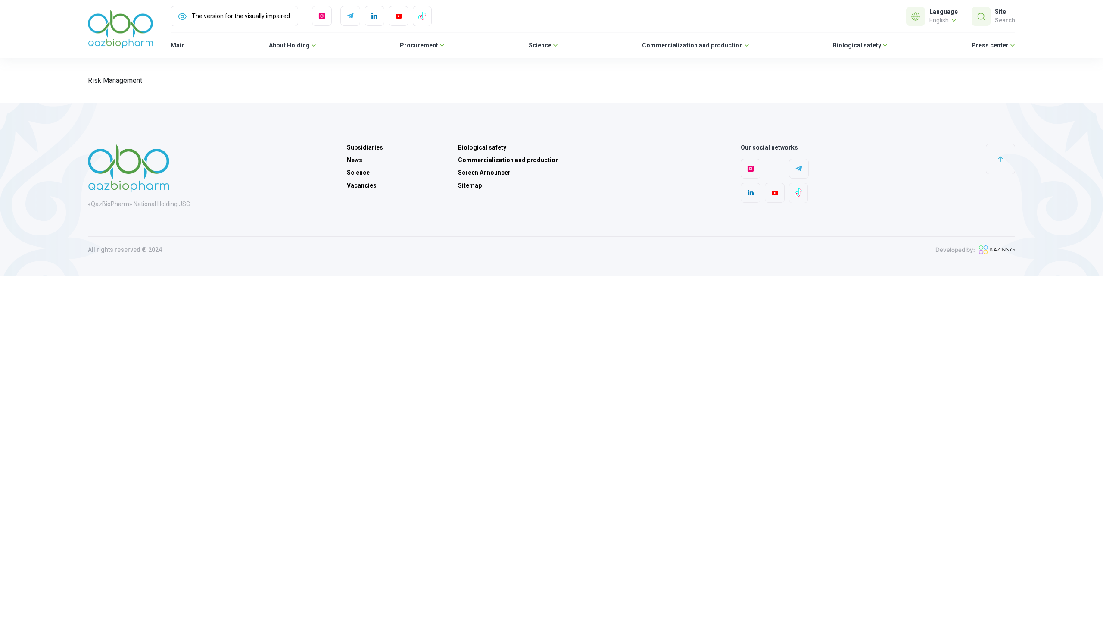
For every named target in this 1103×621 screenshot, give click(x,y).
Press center (990, 45)
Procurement (419, 45)
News (354, 160)
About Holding (289, 45)
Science (540, 45)
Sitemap (470, 185)
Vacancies (362, 185)
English (939, 20)
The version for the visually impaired (241, 16)
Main (178, 45)
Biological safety (857, 45)
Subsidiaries (365, 147)
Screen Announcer (484, 172)
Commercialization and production (692, 45)
